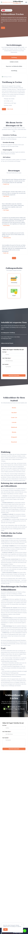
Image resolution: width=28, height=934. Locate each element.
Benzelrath (14, 442)
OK (5, 929)
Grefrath (14, 422)
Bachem (14, 407)
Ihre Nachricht (5, 364)
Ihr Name (4, 351)
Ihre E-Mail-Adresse (6, 358)
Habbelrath (14, 427)
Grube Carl (14, 417)
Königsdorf (14, 437)
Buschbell (14, 412)
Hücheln (14, 432)
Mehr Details (10, 109)
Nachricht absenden (14, 375)
